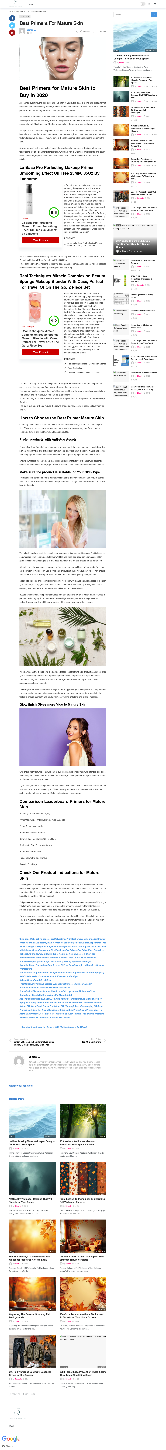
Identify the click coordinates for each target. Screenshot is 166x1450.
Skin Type (53, 953)
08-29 (77, 1206)
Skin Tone (48, 965)
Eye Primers (72, 950)
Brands (37, 980)
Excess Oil (58, 965)
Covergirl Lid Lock (83, 965)
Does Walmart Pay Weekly (143, 310)
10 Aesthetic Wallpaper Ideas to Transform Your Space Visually (77, 1143)
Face (52, 938)
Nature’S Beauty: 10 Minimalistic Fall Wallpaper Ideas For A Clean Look (29, 1258)
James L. (31, 29)
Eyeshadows (59, 983)
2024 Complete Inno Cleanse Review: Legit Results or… (144, 357)
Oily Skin (84, 957)
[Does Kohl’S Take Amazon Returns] (121, 264)
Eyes (41, 950)
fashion (13, 1367)
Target (64, 1367)
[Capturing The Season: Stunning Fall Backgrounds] (32, 1294)
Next (25, 1394)
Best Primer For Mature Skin (37, 1017)
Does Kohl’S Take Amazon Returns (143, 261)
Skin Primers (75, 1013)
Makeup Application (36, 961)
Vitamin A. (34, 987)
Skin (21, 938)
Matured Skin (33, 957)
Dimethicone (56, 991)
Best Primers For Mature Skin (58, 1002)
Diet (41, 994)
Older (76, 1002)
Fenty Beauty (32, 994)
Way (28, 946)
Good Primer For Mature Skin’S (52, 1006)
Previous (16, 1394)
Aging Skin (92, 1006)
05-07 (148, 301)
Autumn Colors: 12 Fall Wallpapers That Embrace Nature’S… (142, 143)
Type (103, 942)
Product (23, 942)
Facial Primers (36, 965)
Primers (46, 938)
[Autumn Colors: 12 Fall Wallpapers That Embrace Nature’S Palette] (83, 1236)
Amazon (86, 972)
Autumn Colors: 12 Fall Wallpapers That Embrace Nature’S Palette (82, 1258)
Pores (78, 938)
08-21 (27, 1379)
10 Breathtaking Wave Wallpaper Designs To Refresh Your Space (32, 1143)
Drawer (46, 994)
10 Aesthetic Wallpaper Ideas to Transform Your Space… (142, 80)
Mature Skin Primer (60, 1017)
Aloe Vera (60, 998)
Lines (64, 938)
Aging (70, 1006)
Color (96, 946)
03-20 (148, 376)
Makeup (34, 938)
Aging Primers (37, 1002)
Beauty (67, 942)
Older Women (71, 998)
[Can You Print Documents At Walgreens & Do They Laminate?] (121, 391)
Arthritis (46, 991)
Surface (85, 942)
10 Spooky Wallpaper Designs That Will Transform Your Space (31, 1200)
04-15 (148, 267)
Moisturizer (26, 950)
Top (83, 1013)
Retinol (29, 991)
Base (40, 942)
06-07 (148, 331)
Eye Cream (51, 961)
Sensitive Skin (47, 957)
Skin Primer (74, 1009)
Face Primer (94, 950)
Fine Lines (60, 950)
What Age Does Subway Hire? (142, 296)
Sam (118, 225)
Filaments (38, 991)
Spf (56, 976)
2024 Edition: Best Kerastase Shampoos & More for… (141, 279)
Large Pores (74, 957)
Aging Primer (86, 1009)
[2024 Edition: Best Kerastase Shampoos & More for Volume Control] (121, 280)
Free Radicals (61, 957)
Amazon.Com (49, 998)
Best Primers (85, 1002)
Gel (25, 983)
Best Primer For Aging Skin (39, 1009)
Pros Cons (68, 965)
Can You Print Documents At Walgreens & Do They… (143, 388)
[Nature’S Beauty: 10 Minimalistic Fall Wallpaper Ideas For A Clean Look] (32, 1236)
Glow (36, 946)
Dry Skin (44, 953)
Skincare (30, 976)
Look (83, 938)
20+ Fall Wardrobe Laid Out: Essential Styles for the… (143, 193)
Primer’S (34, 1013)
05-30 (29, 33)
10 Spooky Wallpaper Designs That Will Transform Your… (144, 95)
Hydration (44, 946)
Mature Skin (49, 950)
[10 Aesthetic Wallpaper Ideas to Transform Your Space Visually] (83, 1121)
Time (80, 946)
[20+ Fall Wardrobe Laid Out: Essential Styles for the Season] (32, 1351)
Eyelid (44, 980)
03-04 (149, 285)
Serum (30, 983)
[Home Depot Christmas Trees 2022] (121, 329)
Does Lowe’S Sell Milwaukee (144, 372)
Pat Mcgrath (61, 994)
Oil (37, 942)
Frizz (65, 991)
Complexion (64, 976)
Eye (40, 938)
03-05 (77, 1379)
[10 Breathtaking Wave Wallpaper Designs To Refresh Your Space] (32, 1121)
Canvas (74, 946)
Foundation (91, 938)
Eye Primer (83, 950)
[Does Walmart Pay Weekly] (121, 314)
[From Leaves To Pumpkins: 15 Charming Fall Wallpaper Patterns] (83, 1178)
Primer (27, 938)
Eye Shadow (33, 953)
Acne (52, 994)
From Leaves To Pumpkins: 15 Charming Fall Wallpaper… (143, 110)
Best (66, 1009)
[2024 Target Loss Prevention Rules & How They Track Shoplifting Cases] (83, 1351)
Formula (31, 942)
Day (45, 942)
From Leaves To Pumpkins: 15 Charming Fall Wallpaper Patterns (82, 1200)
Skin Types (61, 961)
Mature (57, 938)
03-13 (26, 1148)
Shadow (101, 938)
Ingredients (76, 942)
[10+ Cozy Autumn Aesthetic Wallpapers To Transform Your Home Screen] (83, 1294)
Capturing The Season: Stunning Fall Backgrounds (29, 1315)
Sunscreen (47, 983)
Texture (50, 942)
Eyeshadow (54, 946)
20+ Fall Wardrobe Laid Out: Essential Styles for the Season (30, 1373)
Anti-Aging (95, 972)
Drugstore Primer (82, 953)
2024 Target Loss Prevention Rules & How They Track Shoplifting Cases (83, 1373)
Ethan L (17, 1148)
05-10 (148, 393)
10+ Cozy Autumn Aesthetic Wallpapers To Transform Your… (143, 176)
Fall (12, 1137)
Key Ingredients (75, 961)
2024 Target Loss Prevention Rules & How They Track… (144, 209)
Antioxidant (30, 998)
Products (59, 942)
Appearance (95, 942)
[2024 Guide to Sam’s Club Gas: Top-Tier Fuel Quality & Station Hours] (135, 239)
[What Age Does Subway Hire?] (121, 298)
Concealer (44, 987)
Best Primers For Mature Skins (54, 1013)
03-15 (148, 314)
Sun (72, 976)
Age (32, 946)
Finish (22, 946)
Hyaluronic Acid (66, 953)
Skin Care (25, 16)
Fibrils (39, 998)
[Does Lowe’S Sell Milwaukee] (121, 376)
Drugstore (65, 946)
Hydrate (38, 983)
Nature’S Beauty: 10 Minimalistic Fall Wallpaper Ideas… (143, 128)
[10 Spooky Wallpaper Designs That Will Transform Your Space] (32, 1178)
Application (88, 946)
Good (34, 1006)
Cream (35, 950)
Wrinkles (71, 938)
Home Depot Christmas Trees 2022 (141, 326)
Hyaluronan (73, 991)
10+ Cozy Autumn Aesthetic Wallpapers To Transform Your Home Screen (81, 1315)
